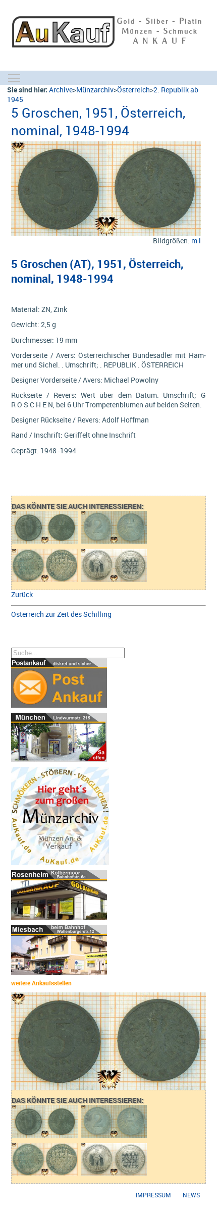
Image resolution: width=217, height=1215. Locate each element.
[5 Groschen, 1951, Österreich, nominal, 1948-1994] (105, 146)
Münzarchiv (95, 89)
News (191, 1195)
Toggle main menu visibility (14, 78)
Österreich (133, 89)
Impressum (153, 1195)
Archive (61, 89)
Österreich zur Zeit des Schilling (61, 614)
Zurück (22, 594)
